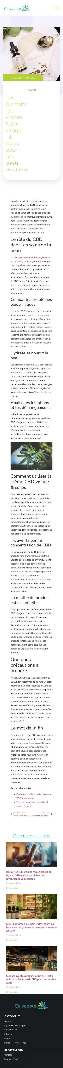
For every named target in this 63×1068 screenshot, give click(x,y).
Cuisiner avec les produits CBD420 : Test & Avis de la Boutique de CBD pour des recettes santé (31, 979)
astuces (31, 89)
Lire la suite (12, 888)
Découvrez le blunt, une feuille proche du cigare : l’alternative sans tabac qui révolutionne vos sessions (29, 875)
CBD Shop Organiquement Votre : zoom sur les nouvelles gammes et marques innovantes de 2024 (31, 927)
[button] (56, 8)
